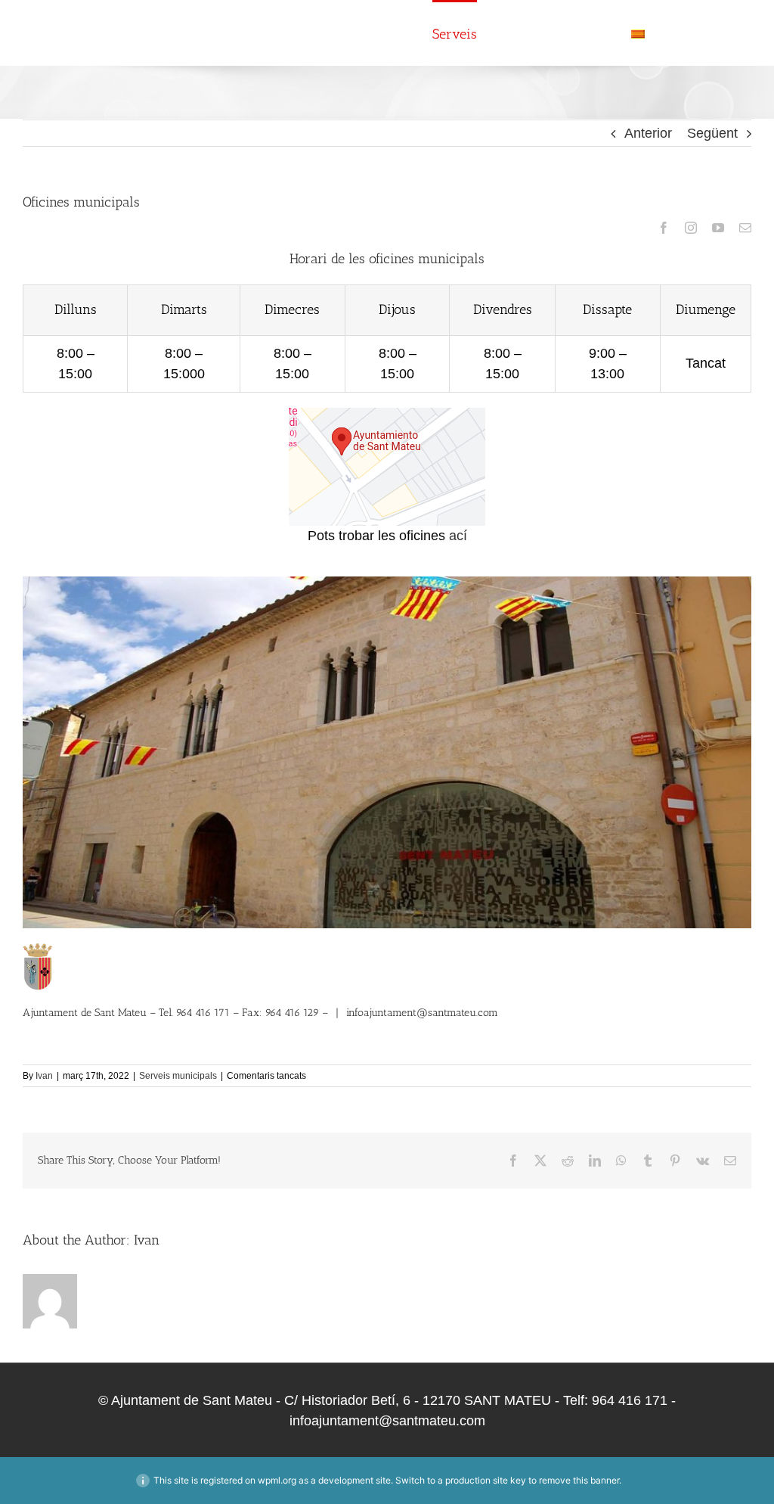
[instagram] (691, 228)
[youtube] (718, 228)
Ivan (44, 1076)
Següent (712, 133)
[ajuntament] (387, 414)
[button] (726, 32)
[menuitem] (666, 32)
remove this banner (579, 1480)
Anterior (648, 133)
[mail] (745, 228)
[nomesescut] (38, 950)
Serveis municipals (178, 1076)
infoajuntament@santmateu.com (422, 1012)
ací (458, 535)
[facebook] (664, 228)
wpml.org (277, 1480)
